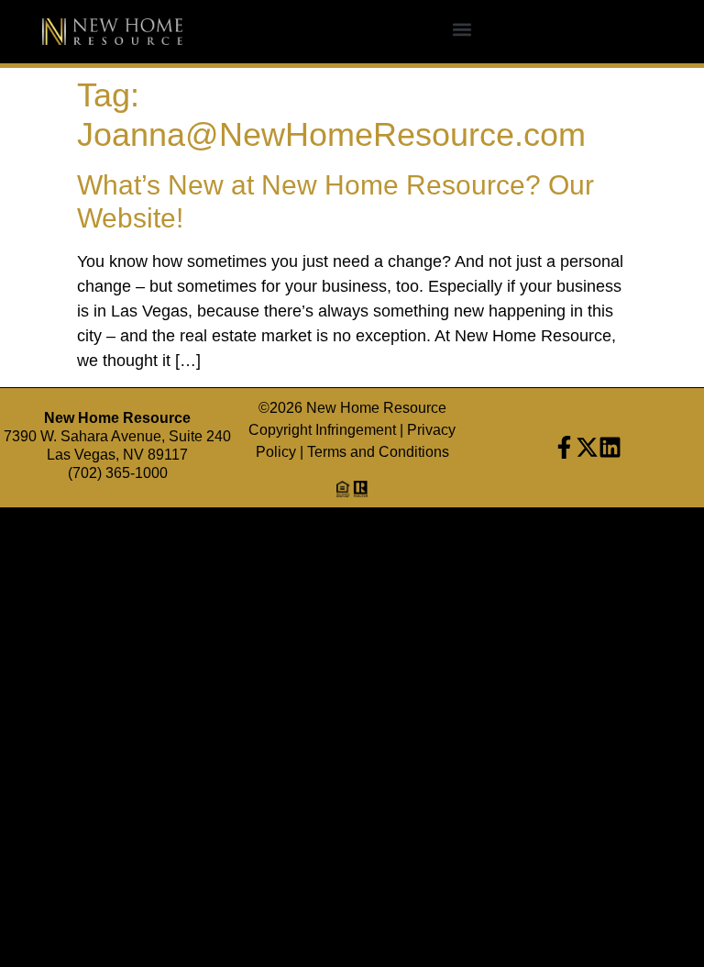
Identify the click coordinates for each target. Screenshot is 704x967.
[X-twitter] (587, 447)
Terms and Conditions (378, 452)
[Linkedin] (610, 447)
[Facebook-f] (564, 447)
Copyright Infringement (322, 430)
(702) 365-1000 (118, 473)
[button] (461, 30)
